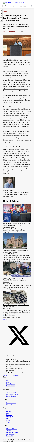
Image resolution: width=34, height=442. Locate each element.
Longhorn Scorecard (12, 394)
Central (8, 411)
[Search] (31, 6)
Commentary (10, 386)
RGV (8, 418)
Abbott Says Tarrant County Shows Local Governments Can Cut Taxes (16, 224)
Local (5, 12)
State (8, 382)
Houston (9, 415)
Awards (8, 430)
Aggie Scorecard (11, 392)
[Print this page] (1, 20)
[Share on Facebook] (1, 10)
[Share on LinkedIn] (1, 15)
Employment (10, 434)
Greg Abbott (24, 160)
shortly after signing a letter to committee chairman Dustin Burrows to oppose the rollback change (16, 89)
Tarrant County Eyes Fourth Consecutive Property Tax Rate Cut (16, 251)
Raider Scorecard (11, 396)
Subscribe (23, 6)
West (7, 422)
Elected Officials (11, 429)
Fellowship (9, 436)
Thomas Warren (12, 31)
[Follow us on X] (18, 347)
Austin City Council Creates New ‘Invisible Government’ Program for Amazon (14, 280)
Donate (12, 6)
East (7, 413)
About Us (6, 375)
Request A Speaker (12, 432)
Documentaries (11, 403)
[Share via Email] (1, 18)
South (8, 420)
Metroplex (9, 416)
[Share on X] (1, 13)
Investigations (10, 384)
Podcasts (9, 404)
